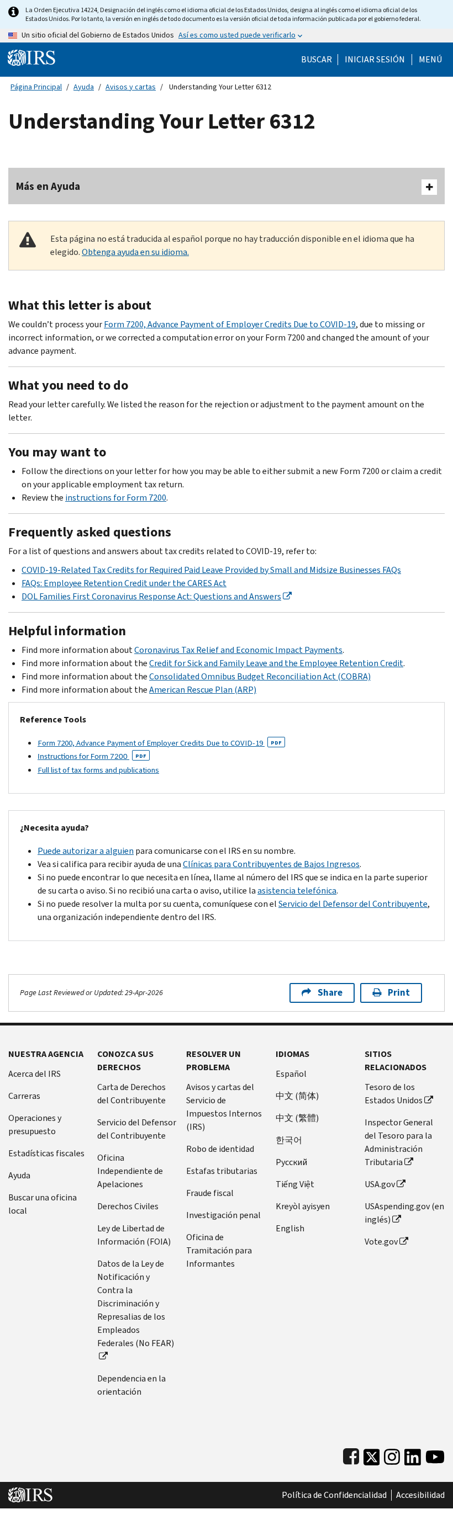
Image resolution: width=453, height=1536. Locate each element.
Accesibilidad (420, 1495)
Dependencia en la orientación (131, 1385)
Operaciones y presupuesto (34, 1124)
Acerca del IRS (34, 1074)
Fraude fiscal (210, 1193)
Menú (430, 59)
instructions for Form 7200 (115, 497)
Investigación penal (223, 1215)
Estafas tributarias (221, 1171)
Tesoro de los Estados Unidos (394, 1093)
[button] (375, 59)
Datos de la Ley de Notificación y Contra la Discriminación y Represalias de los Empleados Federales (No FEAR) (135, 1303)
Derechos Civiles (128, 1206)
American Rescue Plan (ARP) (202, 689)
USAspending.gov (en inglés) (404, 1212)
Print (399, 992)
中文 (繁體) (297, 1118)
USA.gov (380, 1184)
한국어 (289, 1140)
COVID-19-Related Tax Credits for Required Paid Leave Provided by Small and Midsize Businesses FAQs (211, 570)
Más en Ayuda (48, 186)
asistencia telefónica (296, 890)
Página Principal (36, 87)
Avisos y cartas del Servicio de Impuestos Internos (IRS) (224, 1107)
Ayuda (83, 87)
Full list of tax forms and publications (98, 769)
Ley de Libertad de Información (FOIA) (134, 1235)
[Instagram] (392, 1454)
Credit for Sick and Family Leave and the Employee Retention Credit (276, 663)
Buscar (316, 59)
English (290, 1228)
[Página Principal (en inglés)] (31, 57)
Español (291, 1074)
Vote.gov (381, 1241)
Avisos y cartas (131, 87)
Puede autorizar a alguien (86, 851)
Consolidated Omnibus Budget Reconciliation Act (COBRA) (260, 676)
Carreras (24, 1096)
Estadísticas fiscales (46, 1153)
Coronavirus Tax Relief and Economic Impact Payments (238, 650)
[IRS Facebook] (351, 1454)
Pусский (291, 1162)
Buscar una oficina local (42, 1204)
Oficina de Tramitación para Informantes (219, 1250)
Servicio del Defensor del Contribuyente (353, 904)
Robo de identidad (220, 1149)
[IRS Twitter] (372, 1454)
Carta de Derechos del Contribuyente (131, 1093)
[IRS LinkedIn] (412, 1454)
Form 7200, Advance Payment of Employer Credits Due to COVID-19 (230, 324)
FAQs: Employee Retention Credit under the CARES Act (124, 583)
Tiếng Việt (295, 1184)
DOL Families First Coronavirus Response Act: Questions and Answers (151, 596)
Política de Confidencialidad (334, 1495)
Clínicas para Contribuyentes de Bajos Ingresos (271, 864)
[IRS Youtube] (435, 1454)
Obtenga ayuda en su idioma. (135, 252)
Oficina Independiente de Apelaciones (130, 1171)
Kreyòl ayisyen (303, 1206)
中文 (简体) (297, 1096)
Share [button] (330, 992)
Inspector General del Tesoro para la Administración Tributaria (399, 1142)
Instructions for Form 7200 (92, 757)
